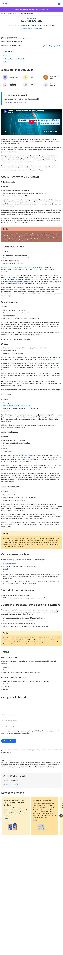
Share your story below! (8, 703)
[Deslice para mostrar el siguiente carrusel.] (61, 816)
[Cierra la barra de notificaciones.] (60, 9)
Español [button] (38, 28)
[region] (32, 816)
